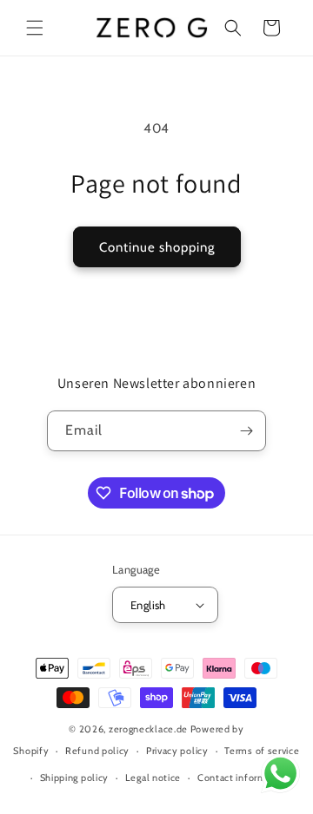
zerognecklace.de (148, 729)
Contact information (243, 777)
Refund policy (97, 751)
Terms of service (261, 751)
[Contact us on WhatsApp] (280, 777)
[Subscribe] (246, 430)
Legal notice (153, 777)
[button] (35, 28)
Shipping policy (75, 777)
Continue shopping (157, 247)
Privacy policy (177, 751)
